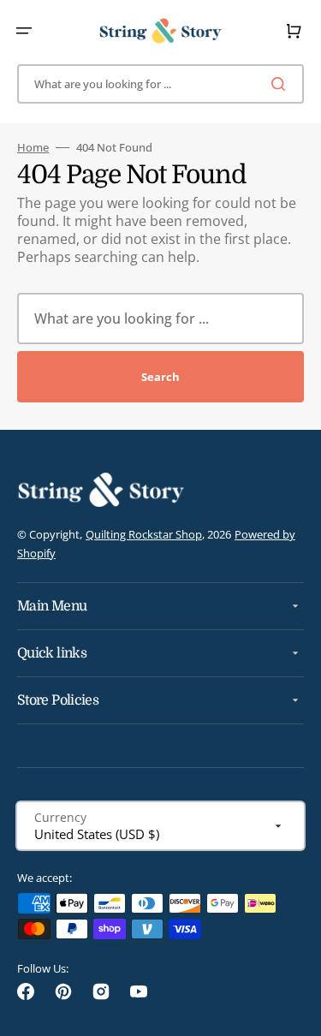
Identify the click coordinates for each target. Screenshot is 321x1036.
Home (33, 147)
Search (160, 376)
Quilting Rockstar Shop (144, 534)
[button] (24, 31)
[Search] (281, 84)
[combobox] (160, 84)
